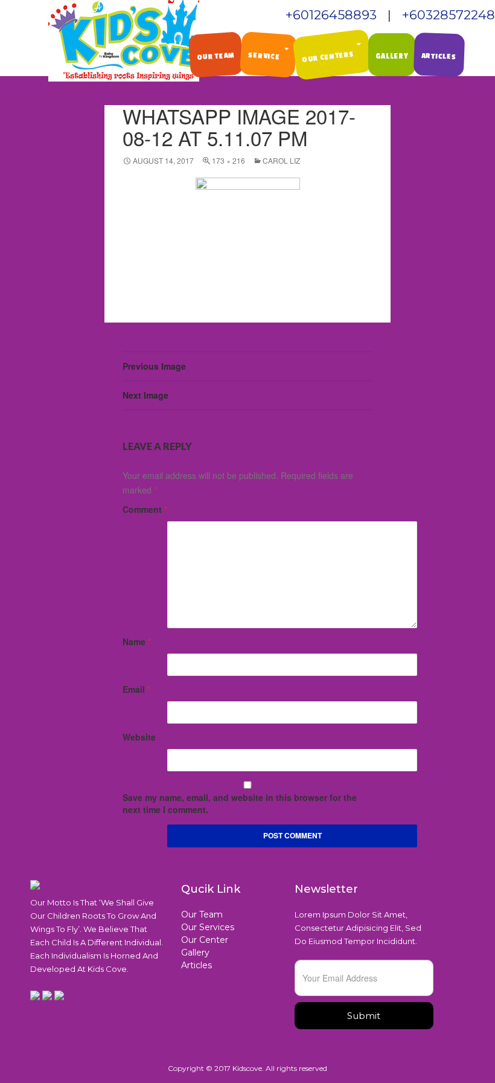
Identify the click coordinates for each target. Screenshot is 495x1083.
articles (439, 56)
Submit (363, 1015)
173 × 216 (228, 160)
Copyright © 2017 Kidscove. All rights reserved (247, 1068)
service (264, 56)
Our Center (204, 939)
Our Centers (328, 57)
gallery (391, 56)
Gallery (195, 952)
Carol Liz (281, 160)
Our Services (207, 927)
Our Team (216, 56)
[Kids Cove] (123, 41)
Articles (196, 965)
